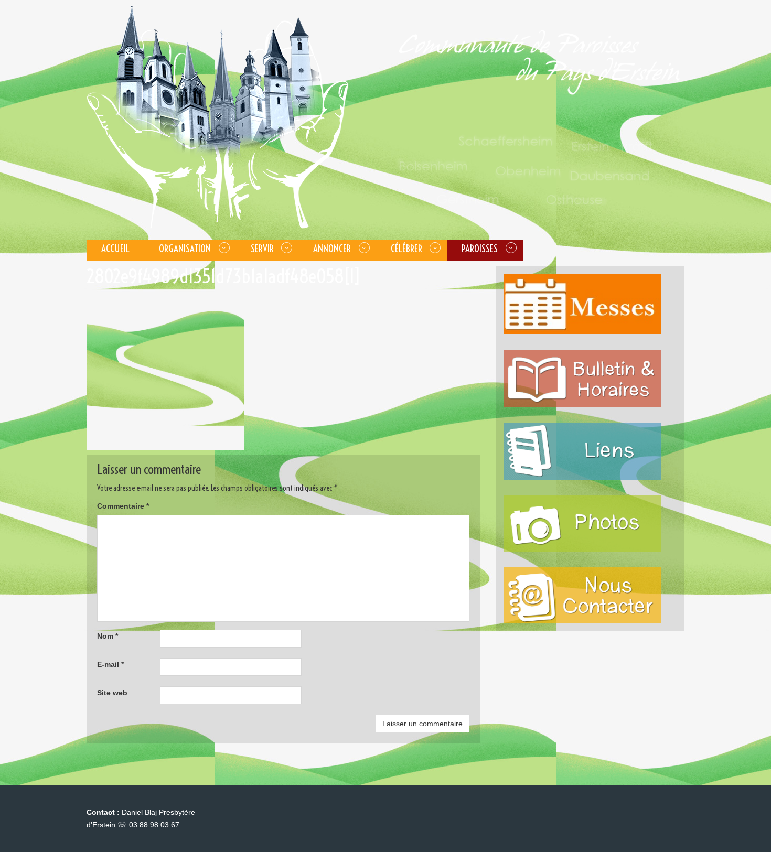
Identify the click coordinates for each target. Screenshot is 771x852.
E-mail (110, 664)
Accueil (115, 248)
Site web (112, 692)
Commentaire (123, 506)
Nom (107, 636)
